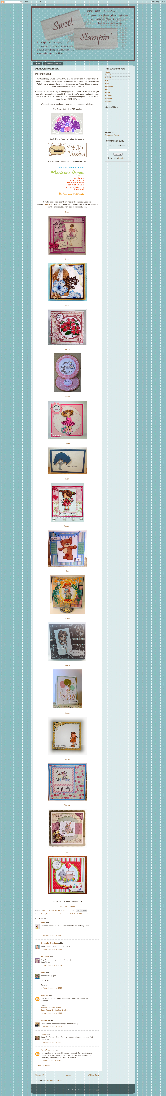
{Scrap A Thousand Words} (51, 1008)
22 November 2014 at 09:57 (51, 936)
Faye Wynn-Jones (48, 1050)
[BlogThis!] (79, 910)
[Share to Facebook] (84, 910)
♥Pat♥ (107, 84)
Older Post (93, 1075)
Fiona (43, 923)
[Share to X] (81, 910)
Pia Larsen (45, 957)
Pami (51, 204)
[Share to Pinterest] (86, 910)
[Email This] (77, 910)
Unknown (44, 995)
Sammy (67, 526)
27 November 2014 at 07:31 (51, 1043)
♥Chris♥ (108, 75)
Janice (43, 1034)
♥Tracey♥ (108, 98)
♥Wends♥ (108, 101)
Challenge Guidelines (53, 63)
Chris (67, 259)
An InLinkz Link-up (67, 906)
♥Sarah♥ (108, 89)
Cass (67, 212)
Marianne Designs (59, 914)
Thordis (67, 666)
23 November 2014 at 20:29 (51, 988)
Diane (43, 973)
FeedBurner (123, 158)
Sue (58, 204)
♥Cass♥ (108, 72)
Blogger (97, 1090)
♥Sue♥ (107, 92)
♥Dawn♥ (108, 78)
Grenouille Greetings (49, 943)
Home (37, 63)
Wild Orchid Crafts (84, 914)
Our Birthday (71, 914)
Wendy (67, 805)
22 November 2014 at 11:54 (51, 965)
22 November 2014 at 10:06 (51, 949)
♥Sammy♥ (109, 86)
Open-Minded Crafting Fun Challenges (55, 1010)
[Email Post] (72, 910)
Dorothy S (45, 1020)
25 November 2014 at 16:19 (51, 1027)
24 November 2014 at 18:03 (51, 1013)
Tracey (67, 713)
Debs (46, 204)
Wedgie (67, 759)
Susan (67, 618)
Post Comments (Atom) (55, 1080)
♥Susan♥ (108, 95)
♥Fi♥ (106, 81)
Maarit (67, 444)
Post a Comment (44, 1065)
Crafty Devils (46, 914)
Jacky (67, 349)
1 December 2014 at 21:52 (51, 1061)
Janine (67, 397)
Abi (67, 852)
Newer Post (41, 1075)
